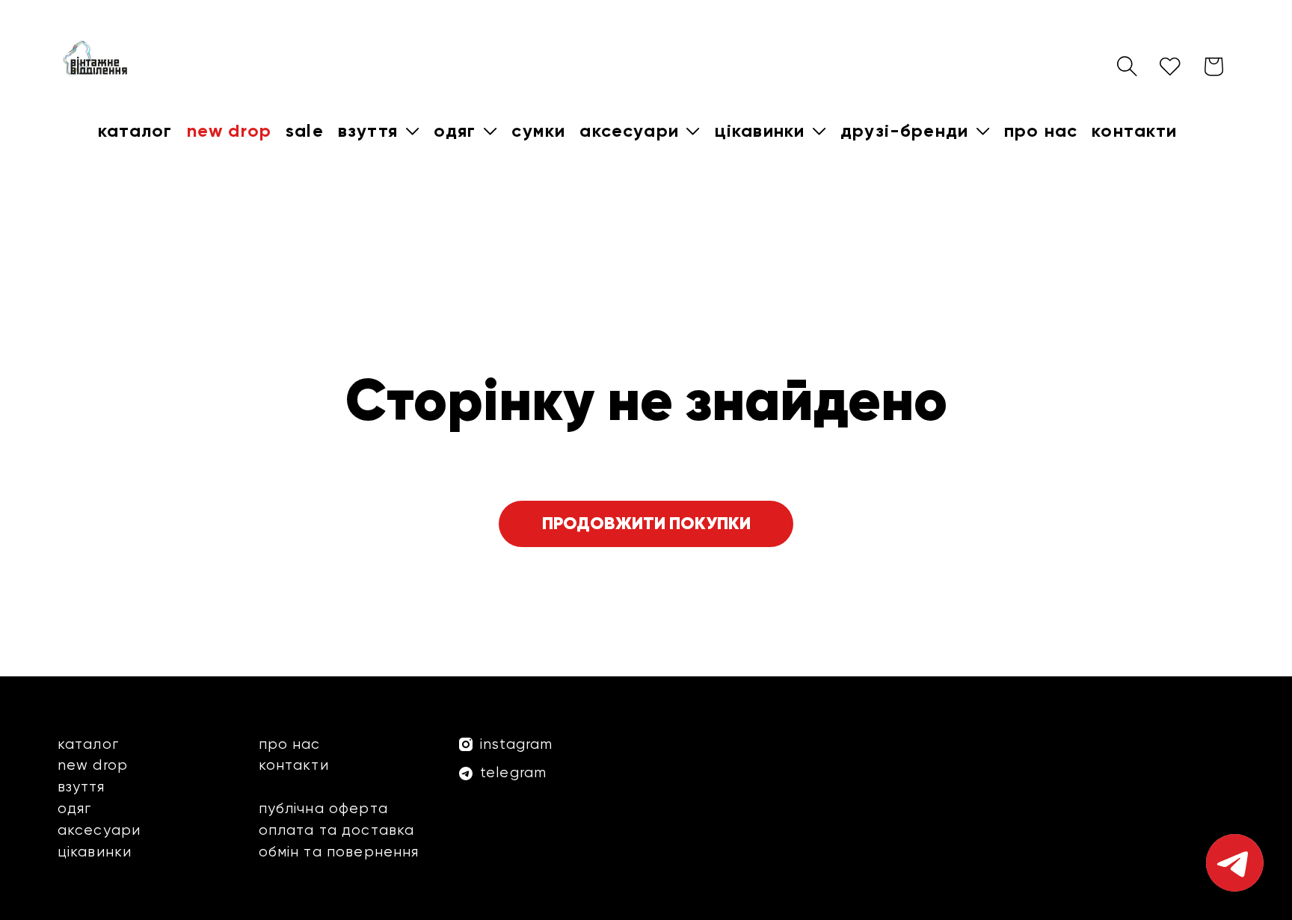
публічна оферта (323, 808)
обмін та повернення (339, 851)
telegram (513, 772)
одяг (75, 808)
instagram (516, 744)
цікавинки (95, 851)
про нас (290, 744)
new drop (93, 765)
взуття (81, 786)
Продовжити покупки (646, 523)
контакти (294, 765)
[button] (378, 130)
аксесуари (99, 830)
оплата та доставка (337, 830)
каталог (88, 744)
